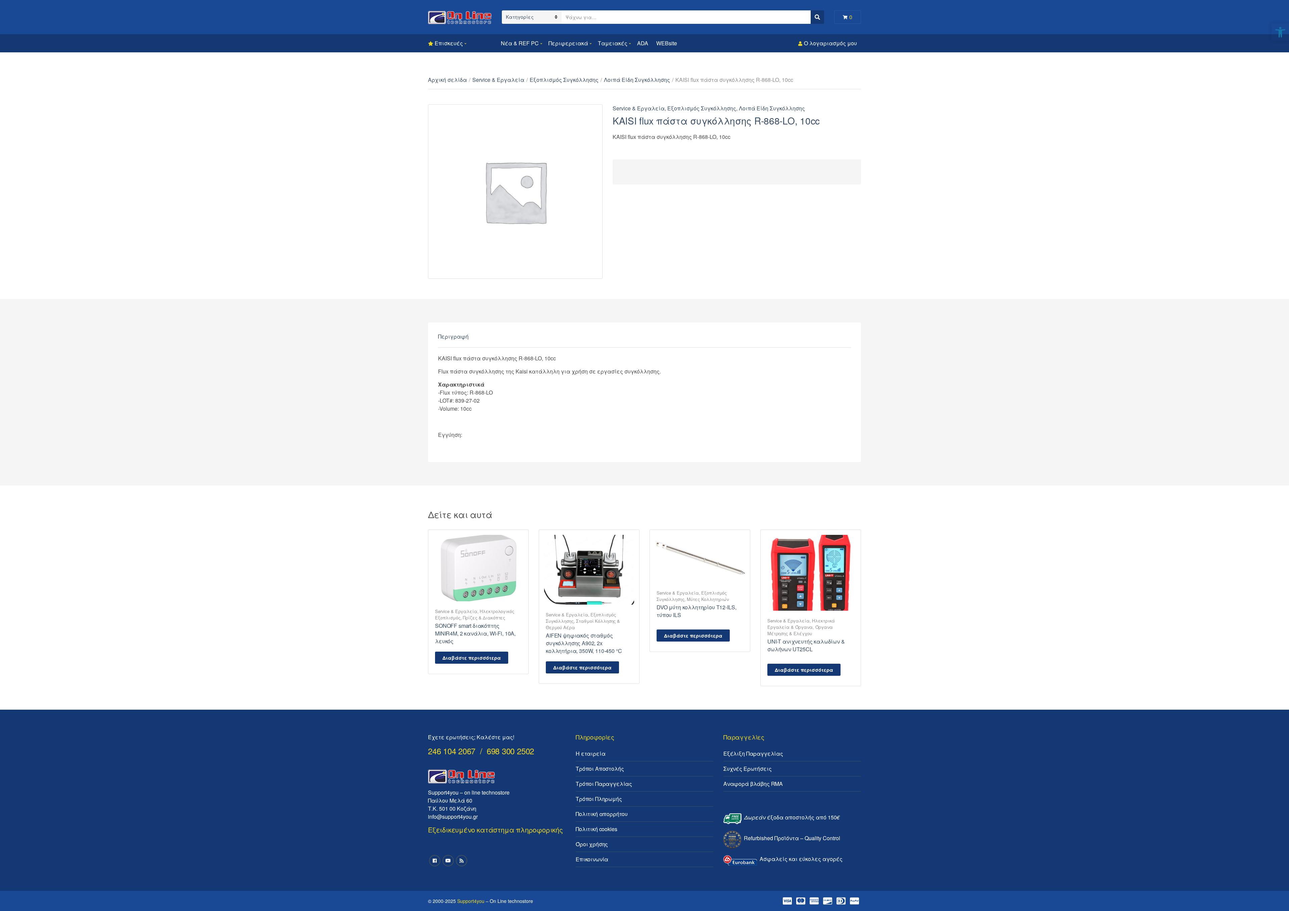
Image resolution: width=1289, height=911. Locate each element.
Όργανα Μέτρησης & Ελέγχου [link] (800, 630)
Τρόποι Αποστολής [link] (600, 768)
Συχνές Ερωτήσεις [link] (747, 768)
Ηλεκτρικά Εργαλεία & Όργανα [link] (801, 623)
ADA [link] (642, 43)
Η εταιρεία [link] (590, 753)
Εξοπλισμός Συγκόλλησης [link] (564, 80)
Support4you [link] (470, 901)
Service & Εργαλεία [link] (498, 80)
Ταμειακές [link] (612, 43)
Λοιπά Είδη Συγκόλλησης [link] (637, 80)
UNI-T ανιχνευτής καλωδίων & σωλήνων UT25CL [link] (806, 645)
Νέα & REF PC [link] (520, 43)
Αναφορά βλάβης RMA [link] (753, 784)
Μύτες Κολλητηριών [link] (708, 599)
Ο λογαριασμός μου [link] (830, 43)
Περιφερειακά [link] (568, 43)
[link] (1280, 32)
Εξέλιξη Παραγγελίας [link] (753, 753)
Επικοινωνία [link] (592, 859)
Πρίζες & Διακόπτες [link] (484, 617)
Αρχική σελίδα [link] (447, 80)
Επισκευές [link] (449, 43)
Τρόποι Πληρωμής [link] (599, 799)
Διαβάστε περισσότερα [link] (471, 657)
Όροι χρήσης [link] (592, 844)
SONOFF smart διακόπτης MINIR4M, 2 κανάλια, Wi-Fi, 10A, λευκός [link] (475, 633)
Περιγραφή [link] (453, 336)
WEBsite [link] (666, 43)
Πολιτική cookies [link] (596, 829)
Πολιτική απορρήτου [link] (602, 814)
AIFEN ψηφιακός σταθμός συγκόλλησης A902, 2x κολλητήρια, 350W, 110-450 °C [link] (584, 643)
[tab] (453, 337)
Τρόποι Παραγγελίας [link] (604, 784)
